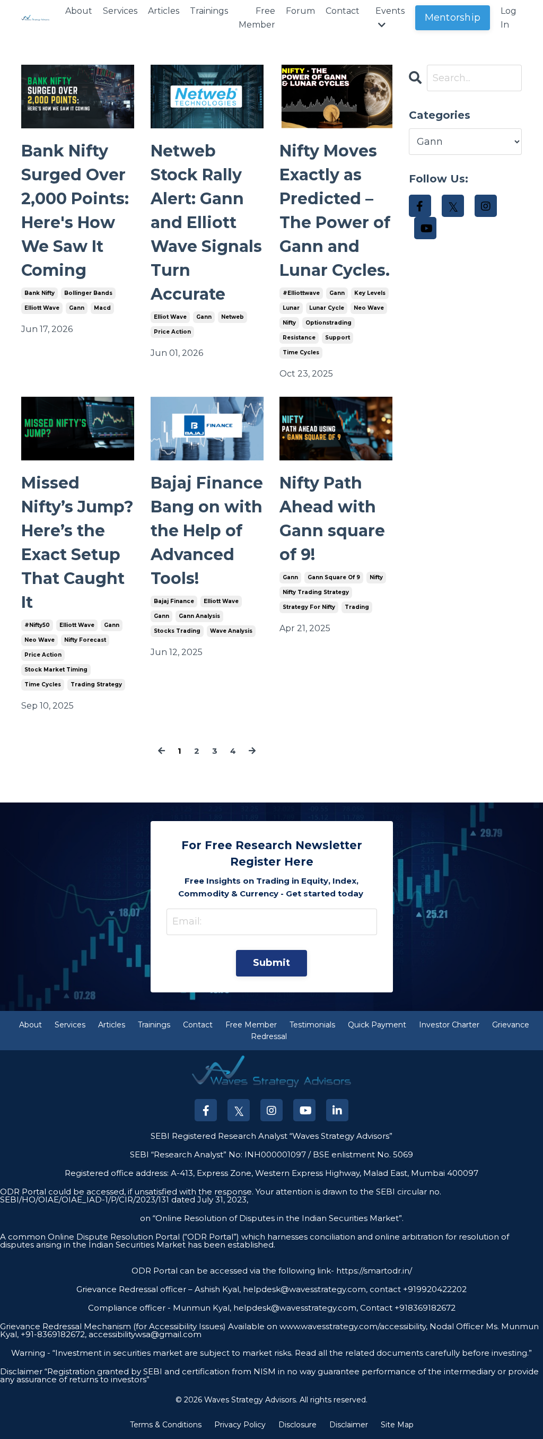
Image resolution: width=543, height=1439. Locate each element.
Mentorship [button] (453, 17)
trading (357, 607)
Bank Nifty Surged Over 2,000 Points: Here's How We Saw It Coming (75, 210)
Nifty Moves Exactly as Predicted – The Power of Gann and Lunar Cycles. (334, 210)
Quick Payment (377, 1025)
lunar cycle (326, 307)
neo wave (369, 307)
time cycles (301, 352)
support (337, 337)
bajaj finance (174, 601)
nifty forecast (85, 639)
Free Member (257, 18)
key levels (370, 293)
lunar (291, 307)
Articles (163, 11)
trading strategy (96, 684)
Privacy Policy (240, 1424)
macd (102, 307)
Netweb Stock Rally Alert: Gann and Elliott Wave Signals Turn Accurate (206, 222)
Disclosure (297, 1424)
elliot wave (170, 316)
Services (120, 11)
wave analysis (231, 630)
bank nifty (39, 293)
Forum (300, 11)
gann (76, 307)
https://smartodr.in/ (373, 1271)
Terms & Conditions (166, 1424)
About (78, 11)
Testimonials (312, 1025)
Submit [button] (272, 963)
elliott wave (41, 307)
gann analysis (199, 616)
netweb (232, 316)
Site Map (397, 1424)
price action (172, 331)
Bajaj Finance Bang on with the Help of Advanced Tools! (207, 530)
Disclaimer (348, 1424)
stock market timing (55, 669)
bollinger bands (88, 293)
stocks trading (177, 630)
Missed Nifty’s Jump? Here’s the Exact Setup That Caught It (77, 542)
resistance (299, 337)
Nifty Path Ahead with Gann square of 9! (332, 518)
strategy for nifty (309, 607)
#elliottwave (301, 293)
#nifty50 (37, 625)
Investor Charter (449, 1025)
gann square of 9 (334, 577)
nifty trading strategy (316, 592)
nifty (289, 322)
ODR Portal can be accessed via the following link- (233, 1271)
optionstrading (328, 322)
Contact (343, 11)
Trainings (209, 11)
